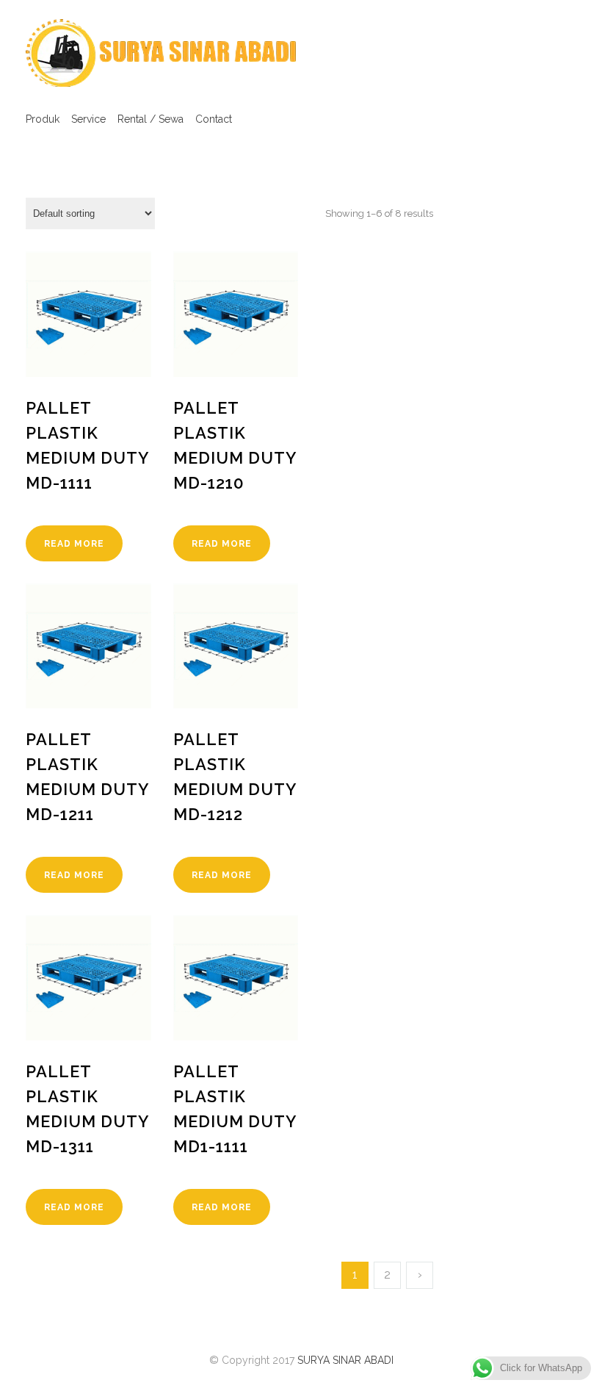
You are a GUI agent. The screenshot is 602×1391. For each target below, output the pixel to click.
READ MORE (74, 544)
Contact (213, 119)
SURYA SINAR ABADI (345, 1360)
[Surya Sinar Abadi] (161, 53)
